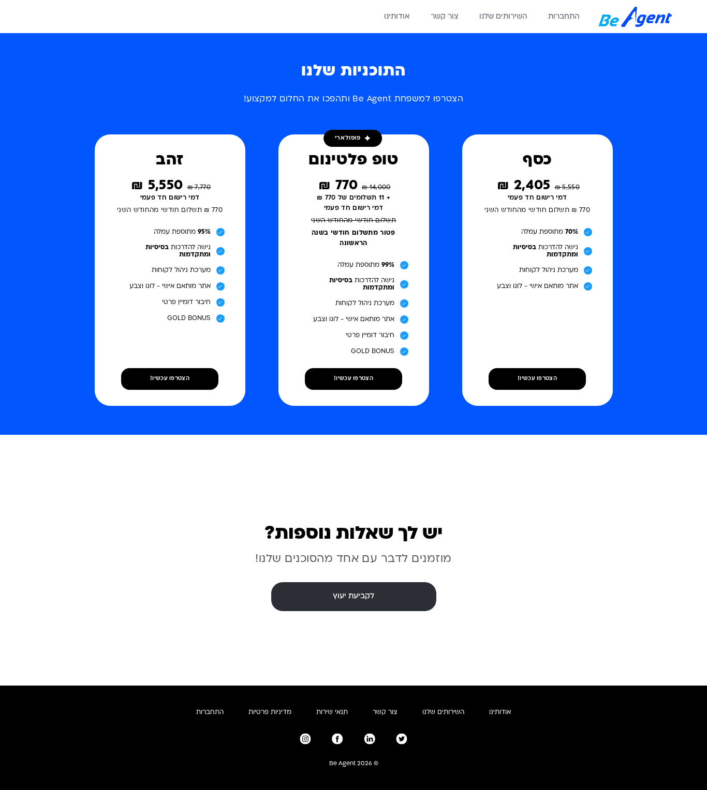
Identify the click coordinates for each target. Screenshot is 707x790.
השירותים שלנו (503, 16)
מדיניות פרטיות (269, 712)
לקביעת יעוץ (353, 596)
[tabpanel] (354, 256)
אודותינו (397, 16)
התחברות (564, 16)
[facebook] (337, 739)
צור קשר (445, 16)
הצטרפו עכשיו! (537, 379)
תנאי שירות (332, 712)
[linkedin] (369, 739)
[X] (401, 739)
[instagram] (305, 739)
